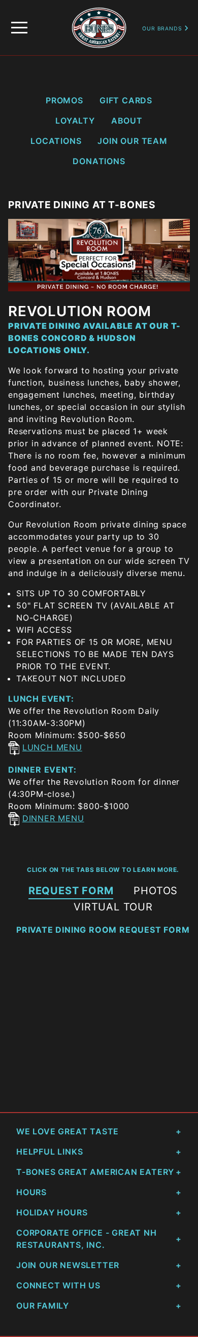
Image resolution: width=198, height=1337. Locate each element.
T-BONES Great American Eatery (95, 1172)
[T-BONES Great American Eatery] (99, 12)
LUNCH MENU (52, 747)
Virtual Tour (113, 907)
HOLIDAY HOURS (51, 1212)
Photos (156, 891)
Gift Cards (126, 100)
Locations (55, 141)
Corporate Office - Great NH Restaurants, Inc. (86, 1239)
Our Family (42, 1306)
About (127, 121)
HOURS (31, 1192)
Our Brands (163, 28)
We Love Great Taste (67, 1131)
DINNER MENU (53, 818)
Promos (64, 100)
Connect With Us (58, 1285)
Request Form (71, 891)
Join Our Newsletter (67, 1265)
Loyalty (75, 121)
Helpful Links (49, 1152)
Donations (99, 161)
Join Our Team (132, 141)
